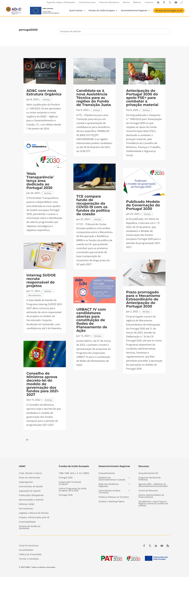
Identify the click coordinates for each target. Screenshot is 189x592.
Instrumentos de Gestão (31, 486)
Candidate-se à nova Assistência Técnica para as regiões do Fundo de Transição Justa (93, 97)
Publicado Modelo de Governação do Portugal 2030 (143, 205)
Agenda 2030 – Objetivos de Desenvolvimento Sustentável (153, 485)
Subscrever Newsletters (109, 2)
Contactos (149, 2)
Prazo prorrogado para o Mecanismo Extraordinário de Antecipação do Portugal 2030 (143, 299)
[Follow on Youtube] (161, 545)
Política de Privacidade (30, 554)
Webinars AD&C (27, 504)
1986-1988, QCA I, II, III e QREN (74, 473)
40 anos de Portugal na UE (169, 10)
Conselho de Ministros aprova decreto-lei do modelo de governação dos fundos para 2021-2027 (42, 384)
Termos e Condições (29, 559)
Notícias (126, 2)
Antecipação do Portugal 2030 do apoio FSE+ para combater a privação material (142, 97)
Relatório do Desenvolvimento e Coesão (112, 479)
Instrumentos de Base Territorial (109, 492)
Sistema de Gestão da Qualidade (29, 527)
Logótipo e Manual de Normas (34, 513)
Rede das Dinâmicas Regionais (109, 485)
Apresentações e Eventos (31, 500)
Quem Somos (75, 10)
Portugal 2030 (65, 495)
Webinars (137, 2)
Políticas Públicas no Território (114, 497)
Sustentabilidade (27, 522)
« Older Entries (35, 439)
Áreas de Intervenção (29, 478)
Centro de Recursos (148, 491)
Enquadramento (107, 473)
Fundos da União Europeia (102, 10)
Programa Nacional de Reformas (150, 479)
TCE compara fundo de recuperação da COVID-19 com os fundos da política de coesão (93, 205)
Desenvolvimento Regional (134, 10)
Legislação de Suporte (30, 491)
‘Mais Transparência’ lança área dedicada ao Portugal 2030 (40, 180)
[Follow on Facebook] (144, 545)
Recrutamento (34, 295)
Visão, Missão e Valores (30, 473)
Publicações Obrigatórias (31, 495)
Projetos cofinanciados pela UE (34, 517)
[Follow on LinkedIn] (156, 545)
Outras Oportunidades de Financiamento (151, 496)
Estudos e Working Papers (112, 501)
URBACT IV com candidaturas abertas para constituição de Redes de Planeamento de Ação (91, 320)
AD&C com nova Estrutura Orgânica (43, 92)
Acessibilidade (26, 550)
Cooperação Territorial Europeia (70, 483)
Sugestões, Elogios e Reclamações (61, 2)
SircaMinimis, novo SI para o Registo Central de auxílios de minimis (153, 503)
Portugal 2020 (65, 478)
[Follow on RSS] (167, 545)
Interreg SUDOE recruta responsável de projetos (41, 280)
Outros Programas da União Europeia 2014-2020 (72, 489)
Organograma (26, 482)
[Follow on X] (150, 545)
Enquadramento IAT (148, 473)
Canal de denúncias (87, 2)
